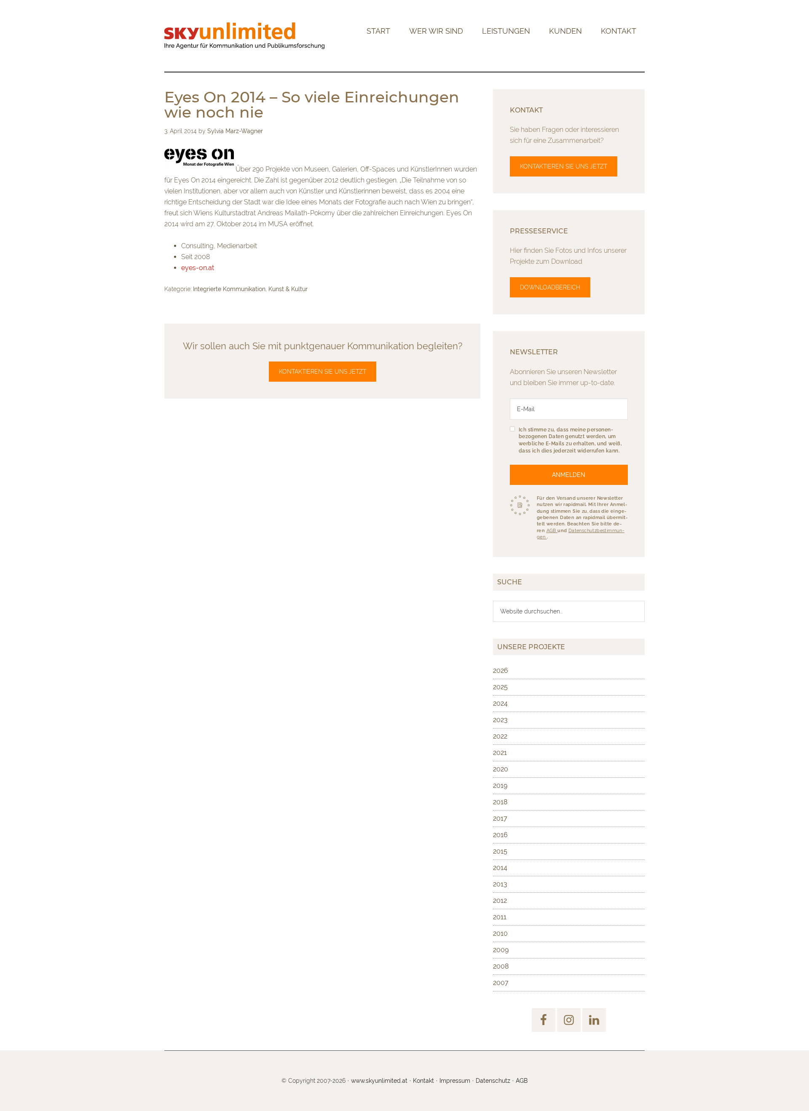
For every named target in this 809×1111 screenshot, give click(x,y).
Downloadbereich (550, 287)
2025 (500, 687)
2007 (501, 983)
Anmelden (568, 474)
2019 (500, 786)
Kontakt (423, 1080)
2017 (500, 818)
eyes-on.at (197, 268)
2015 (500, 851)
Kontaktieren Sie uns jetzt (322, 371)
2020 (500, 769)
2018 (500, 802)
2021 (500, 753)
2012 (500, 901)
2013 (500, 884)
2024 (500, 703)
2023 (500, 720)
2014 (500, 868)
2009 (501, 950)
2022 (500, 736)
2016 (500, 835)
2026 (500, 671)
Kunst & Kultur (288, 289)
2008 (501, 966)
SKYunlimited (244, 36)
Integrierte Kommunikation (229, 289)
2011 (499, 917)
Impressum (454, 1080)
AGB (552, 530)
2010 (500, 933)
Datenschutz (493, 1080)
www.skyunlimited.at (379, 1080)
